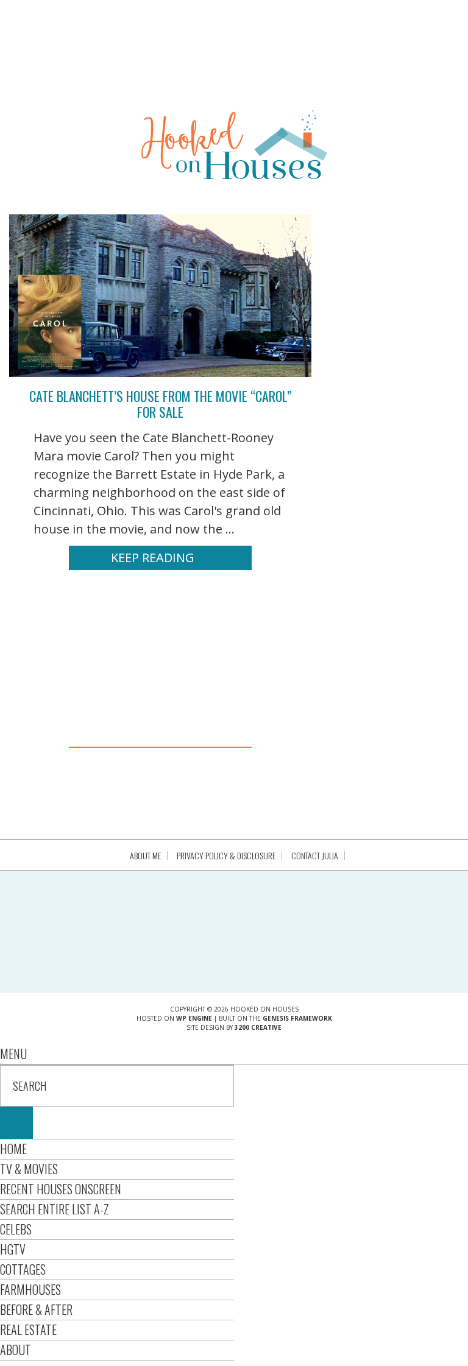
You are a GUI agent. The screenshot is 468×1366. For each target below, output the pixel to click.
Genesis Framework (297, 1018)
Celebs (16, 1229)
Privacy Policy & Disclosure (226, 855)
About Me (145, 855)
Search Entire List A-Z (54, 1209)
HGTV (13, 1249)
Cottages (23, 1269)
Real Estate (28, 1329)
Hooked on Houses (234, 144)
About (15, 1349)
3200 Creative (258, 1027)
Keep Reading (152, 557)
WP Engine (194, 1018)
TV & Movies (29, 1169)
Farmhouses (30, 1289)
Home (13, 1148)
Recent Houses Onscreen (60, 1189)
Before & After (36, 1309)
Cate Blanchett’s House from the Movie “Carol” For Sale (160, 403)
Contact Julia (314, 855)
